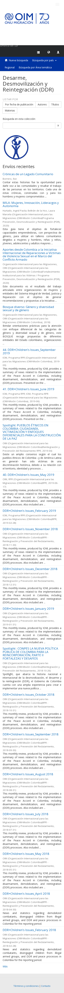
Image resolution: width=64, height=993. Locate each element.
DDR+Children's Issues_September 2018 (30, 734)
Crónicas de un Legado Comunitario (28, 174)
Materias (10, 110)
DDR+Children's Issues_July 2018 (25, 814)
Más (5, 966)
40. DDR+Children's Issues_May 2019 (28, 475)
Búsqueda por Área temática (35, 67)
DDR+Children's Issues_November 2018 (30, 529)
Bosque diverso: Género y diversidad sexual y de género (28, 308)
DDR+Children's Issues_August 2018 (28, 774)
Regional (10, 67)
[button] (49, 52)
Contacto (45, 985)
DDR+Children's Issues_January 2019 (28, 609)
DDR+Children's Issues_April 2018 (26, 894)
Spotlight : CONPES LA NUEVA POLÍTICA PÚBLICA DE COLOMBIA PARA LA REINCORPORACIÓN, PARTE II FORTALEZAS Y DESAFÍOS (30, 653)
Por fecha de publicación (19, 104)
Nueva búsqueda (18, 60)
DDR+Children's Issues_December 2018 (30, 569)
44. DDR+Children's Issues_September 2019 (29, 351)
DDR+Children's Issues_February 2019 (29, 511)
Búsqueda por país (43, 60)
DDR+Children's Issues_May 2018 (26, 854)
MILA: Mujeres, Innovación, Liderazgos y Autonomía (31, 204)
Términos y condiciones (26, 985)
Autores (42, 104)
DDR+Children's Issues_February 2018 (29, 930)
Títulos (55, 104)
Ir (58, 125)
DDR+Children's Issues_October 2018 (28, 695)
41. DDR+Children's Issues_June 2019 (28, 389)
